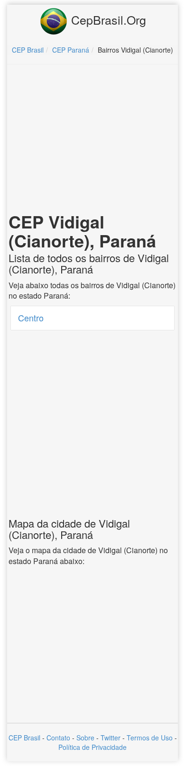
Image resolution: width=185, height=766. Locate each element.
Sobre (85, 737)
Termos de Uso (150, 737)
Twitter (110, 737)
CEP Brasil (24, 737)
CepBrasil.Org (107, 19)
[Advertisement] (92, 140)
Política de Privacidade (92, 747)
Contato (58, 737)
